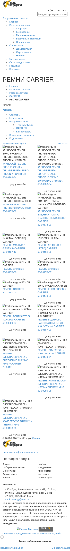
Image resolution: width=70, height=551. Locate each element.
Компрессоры (23, 131)
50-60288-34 (9, 177)
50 (66, 143)
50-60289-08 (44, 390)
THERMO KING (24, 124)
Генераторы (23, 31)
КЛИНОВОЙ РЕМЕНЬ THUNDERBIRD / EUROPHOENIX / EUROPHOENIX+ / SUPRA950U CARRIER (50, 173)
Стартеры (21, 28)
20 (62, 143)
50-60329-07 (9, 323)
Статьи (36, 438)
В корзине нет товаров (15, 18)
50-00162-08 (44, 251)
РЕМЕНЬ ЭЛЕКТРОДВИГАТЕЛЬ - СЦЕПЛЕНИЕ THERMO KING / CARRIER (16, 358)
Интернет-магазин (19, 25)
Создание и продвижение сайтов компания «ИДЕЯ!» (32, 533)
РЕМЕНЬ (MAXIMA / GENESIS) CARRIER (14, 246)
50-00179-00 (9, 211)
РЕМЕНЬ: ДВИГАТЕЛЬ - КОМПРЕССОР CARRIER (52, 351)
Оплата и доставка (19, 62)
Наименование (11, 143)
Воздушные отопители (28, 38)
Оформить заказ (61, 547)
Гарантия (14, 65)
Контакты (14, 69)
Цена (23, 143)
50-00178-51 (44, 356)
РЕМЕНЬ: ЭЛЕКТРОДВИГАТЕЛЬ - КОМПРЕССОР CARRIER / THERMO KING (17, 419)
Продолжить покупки (11, 547)
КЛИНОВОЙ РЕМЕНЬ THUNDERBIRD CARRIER (17, 206)
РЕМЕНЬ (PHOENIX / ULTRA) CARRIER (49, 246)
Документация (24, 48)
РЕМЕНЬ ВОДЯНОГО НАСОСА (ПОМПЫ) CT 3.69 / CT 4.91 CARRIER (51, 323)
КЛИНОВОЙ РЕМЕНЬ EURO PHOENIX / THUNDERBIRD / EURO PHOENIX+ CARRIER (16, 168)
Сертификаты (23, 52)
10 (59, 143)
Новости (20, 55)
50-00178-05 (44, 295)
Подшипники (23, 42)
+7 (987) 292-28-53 (56, 10)
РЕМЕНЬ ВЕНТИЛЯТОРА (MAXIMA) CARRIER (16, 317)
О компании (16, 45)
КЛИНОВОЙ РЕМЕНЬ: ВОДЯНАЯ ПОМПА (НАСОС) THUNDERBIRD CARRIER (52, 216)
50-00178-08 (9, 272)
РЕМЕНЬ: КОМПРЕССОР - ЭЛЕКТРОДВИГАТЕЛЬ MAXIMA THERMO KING (52, 384)
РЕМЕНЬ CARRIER (13, 268)
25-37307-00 (9, 292)
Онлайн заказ (16, 58)
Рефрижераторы (25, 35)
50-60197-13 (9, 251)
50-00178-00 (44, 224)
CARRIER (14, 96)
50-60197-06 (44, 329)
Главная (14, 21)
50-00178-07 (44, 272)
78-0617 (7, 367)
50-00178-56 (9, 428)
